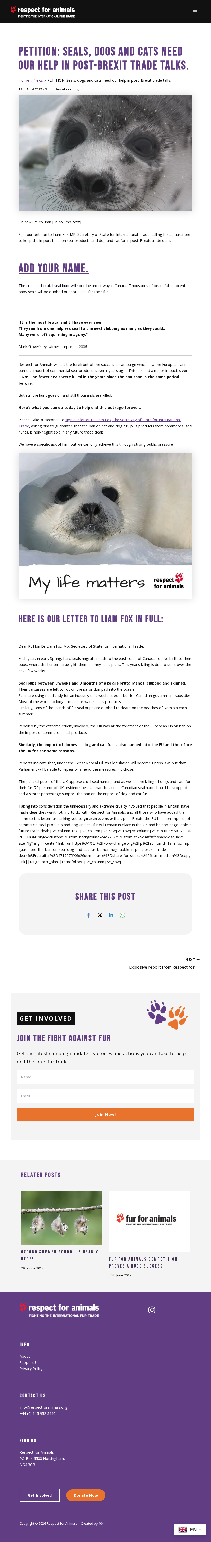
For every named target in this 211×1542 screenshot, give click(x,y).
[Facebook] (88, 915)
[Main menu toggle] (195, 11)
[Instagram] (152, 1310)
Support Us (29, 1362)
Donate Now (86, 1495)
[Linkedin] (111, 915)
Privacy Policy (31, 1368)
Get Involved (40, 1495)
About (25, 1356)
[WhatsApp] (122, 915)
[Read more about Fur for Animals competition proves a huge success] (149, 1220)
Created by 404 (92, 1523)
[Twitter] (99, 915)
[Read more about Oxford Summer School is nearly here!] (61, 1217)
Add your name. (54, 269)
